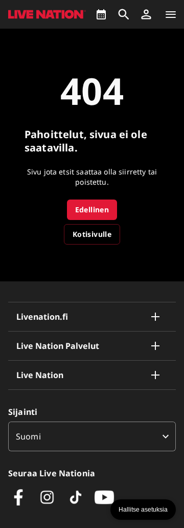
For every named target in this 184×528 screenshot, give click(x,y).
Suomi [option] (28, 436)
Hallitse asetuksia (143, 509)
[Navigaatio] (170, 14)
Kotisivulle (92, 234)
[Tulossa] (101, 14)
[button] (146, 14)
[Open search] (123, 14)
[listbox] (92, 436)
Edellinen (92, 209)
